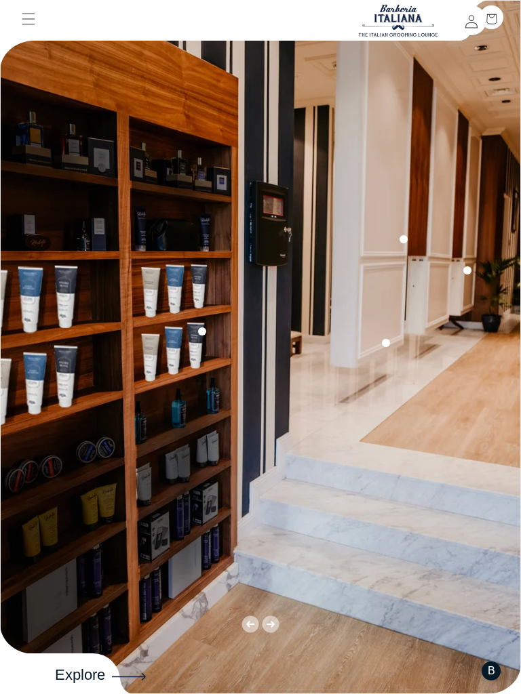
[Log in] (471, 20)
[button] (28, 26)
